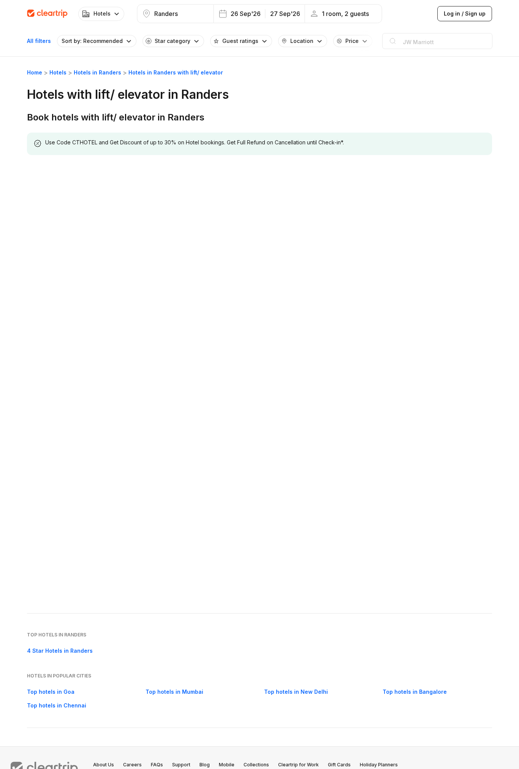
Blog (204, 764)
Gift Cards (339, 764)
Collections (256, 764)
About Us (103, 764)
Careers (132, 764)
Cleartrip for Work (298, 764)
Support (181, 764)
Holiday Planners (379, 764)
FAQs (157, 764)
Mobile (226, 764)
